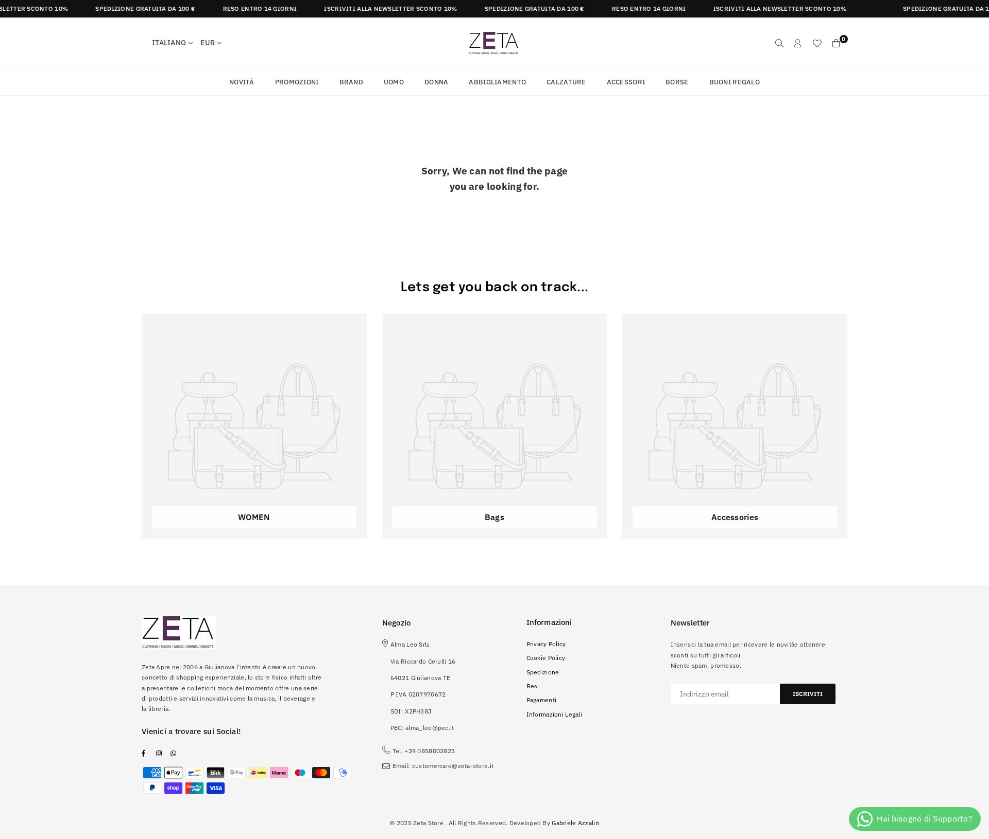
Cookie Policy (546, 658)
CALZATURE (566, 82)
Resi (532, 686)
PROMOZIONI (297, 82)
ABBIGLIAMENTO (497, 82)
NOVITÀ (241, 82)
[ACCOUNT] (798, 43)
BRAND (351, 82)
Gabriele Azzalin (575, 823)
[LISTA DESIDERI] (817, 43)
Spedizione (542, 672)
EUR (207, 42)
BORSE (677, 82)
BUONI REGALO (734, 82)
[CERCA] (779, 43)
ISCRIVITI (808, 694)
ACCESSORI (626, 82)
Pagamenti (541, 700)
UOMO (394, 82)
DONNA (436, 82)
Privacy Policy (546, 644)
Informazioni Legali (554, 714)
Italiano (169, 42)
